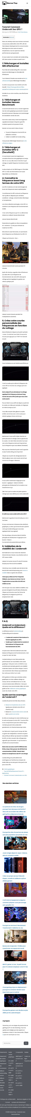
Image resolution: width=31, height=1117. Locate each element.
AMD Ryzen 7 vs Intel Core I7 (19, 1058)
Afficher (12, 37)
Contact (7, 1102)
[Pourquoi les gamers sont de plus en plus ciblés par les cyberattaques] (15, 1001)
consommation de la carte (19, 712)
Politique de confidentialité (7, 1099)
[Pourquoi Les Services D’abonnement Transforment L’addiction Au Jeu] (15, 915)
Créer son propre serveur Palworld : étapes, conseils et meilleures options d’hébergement (14, 878)
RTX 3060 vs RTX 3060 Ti (11, 1092)
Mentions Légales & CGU (24, 1099)
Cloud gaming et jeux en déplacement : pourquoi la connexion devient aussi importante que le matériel (15, 989)
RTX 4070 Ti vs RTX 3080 (11, 1070)
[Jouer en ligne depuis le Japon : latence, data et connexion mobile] (15, 844)
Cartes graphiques (9, 769)
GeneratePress (15, 1114)
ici (3, 1034)
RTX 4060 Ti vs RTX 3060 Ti (11, 1078)
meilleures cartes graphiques (18, 688)
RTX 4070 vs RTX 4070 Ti (11, 1085)
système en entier (14, 714)
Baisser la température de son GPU (15, 705)
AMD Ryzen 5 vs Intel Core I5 (19, 1066)
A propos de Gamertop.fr (19, 1102)
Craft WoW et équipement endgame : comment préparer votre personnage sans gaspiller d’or (14, 902)
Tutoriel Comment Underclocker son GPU (15, 775)
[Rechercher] (26, 1043)
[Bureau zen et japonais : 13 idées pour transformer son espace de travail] (15, 937)
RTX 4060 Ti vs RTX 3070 (11, 1063)
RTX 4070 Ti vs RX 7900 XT (19, 1078)
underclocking (18, 631)
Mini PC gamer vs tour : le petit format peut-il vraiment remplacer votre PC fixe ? (15, 966)
